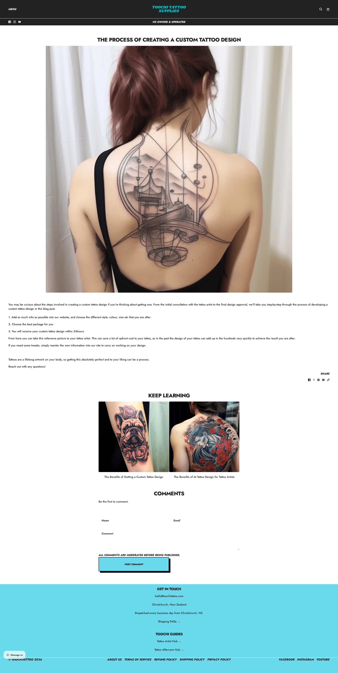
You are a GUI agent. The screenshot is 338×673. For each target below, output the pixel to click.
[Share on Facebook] (309, 380)
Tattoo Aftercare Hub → (169, 650)
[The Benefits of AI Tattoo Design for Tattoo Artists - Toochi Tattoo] (204, 437)
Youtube (323, 659)
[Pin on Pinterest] (318, 380)
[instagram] (15, 22)
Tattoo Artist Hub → (169, 641)
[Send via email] (323, 380)
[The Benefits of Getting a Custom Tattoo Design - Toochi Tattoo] (134, 437)
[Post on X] (313, 379)
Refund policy (165, 659)
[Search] (321, 9)
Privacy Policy (219, 659)
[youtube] (19, 22)
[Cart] (328, 9)
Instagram (305, 659)
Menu (12, 9)
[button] (328, 380)
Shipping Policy (192, 659)
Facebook (287, 659)
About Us (114, 659)
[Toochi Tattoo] (169, 9)
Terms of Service (137, 659)
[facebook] (10, 22)
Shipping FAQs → (169, 621)
